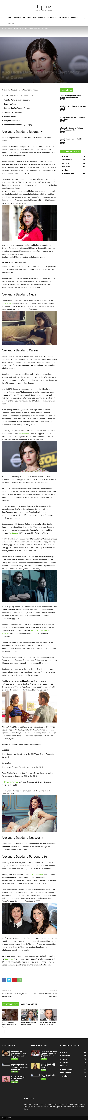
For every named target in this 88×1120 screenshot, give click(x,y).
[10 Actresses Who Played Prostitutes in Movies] (10, 1014)
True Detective (24, 433)
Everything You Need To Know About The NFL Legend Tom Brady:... (49, 1054)
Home (10, 18)
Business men (38, 18)
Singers (11, 23)
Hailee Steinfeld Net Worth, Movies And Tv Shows (15, 995)
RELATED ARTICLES (10, 1004)
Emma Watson (37, 874)
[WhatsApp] (19, 980)
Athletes (26, 18)
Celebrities (51, 18)
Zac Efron (9, 959)
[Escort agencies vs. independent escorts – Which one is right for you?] (6, 1066)
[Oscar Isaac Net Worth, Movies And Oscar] (48, 1014)
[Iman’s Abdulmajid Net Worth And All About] (35, 1066)
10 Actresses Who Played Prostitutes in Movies (9, 1025)
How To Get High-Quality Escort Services (18, 1078)
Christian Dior (7, 303)
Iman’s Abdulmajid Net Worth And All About (48, 1066)
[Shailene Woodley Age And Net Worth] (29, 1014)
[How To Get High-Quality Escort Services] (6, 1079)
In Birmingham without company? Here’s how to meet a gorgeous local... (19, 1054)
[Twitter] (9, 980)
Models (73, 18)
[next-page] (6, 1031)
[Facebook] (4, 980)
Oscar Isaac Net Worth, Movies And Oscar (45, 995)
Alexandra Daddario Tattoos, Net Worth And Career (71, 129)
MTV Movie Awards (10, 782)
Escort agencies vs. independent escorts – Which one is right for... (19, 1066)
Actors (17, 18)
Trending (15, 1058)
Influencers (62, 18)
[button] (83, 18)
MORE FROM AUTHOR (29, 1004)
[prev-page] (3, 1031)
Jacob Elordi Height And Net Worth (48, 1076)
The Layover (13, 533)
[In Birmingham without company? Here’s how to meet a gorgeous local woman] (6, 1053)
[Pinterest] (14, 980)
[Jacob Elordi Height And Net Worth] (35, 1077)
